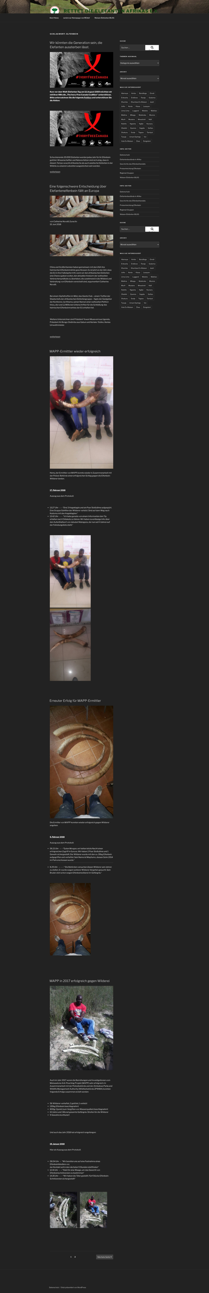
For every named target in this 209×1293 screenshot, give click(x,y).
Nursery (149, 124)
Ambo (133, 93)
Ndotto (124, 124)
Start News (54, 18)
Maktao (154, 111)
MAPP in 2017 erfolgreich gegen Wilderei (80, 981)
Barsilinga (143, 93)
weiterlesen (55, 172)
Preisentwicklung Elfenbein (130, 168)
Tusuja (123, 137)
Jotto (123, 106)
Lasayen (146, 106)
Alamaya (124, 93)
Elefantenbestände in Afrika (130, 159)
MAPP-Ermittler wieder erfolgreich (75, 351)
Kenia (130, 106)
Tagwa (141, 132)
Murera (152, 115)
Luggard (135, 111)
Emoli (152, 93)
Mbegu (133, 115)
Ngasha (133, 124)
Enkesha (124, 98)
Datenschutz (125, 155)
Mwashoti (142, 119)
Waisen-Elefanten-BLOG (104, 18)
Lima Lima (125, 111)
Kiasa (138, 106)
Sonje (133, 132)
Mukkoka (142, 115)
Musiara (131, 119)
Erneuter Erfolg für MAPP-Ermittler (75, 701)
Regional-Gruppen (127, 173)
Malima (124, 115)
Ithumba (124, 102)
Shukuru (124, 132)
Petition (87, 97)
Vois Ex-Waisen (127, 141)
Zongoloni (147, 141)
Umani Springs (135, 137)
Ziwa (138, 141)
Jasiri (152, 102)
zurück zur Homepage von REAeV (76, 18)
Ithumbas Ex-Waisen (139, 102)
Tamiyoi (150, 132)
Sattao (150, 128)
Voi (145, 137)
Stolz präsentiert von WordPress (73, 1287)
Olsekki (124, 128)
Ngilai (141, 124)
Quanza (133, 128)
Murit (123, 119)
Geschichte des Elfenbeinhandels (133, 164)
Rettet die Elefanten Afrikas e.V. (111, 11)
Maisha (145, 111)
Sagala (142, 128)
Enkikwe (134, 98)
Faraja (143, 98)
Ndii (150, 119)
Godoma (152, 98)
